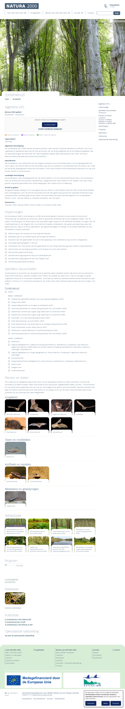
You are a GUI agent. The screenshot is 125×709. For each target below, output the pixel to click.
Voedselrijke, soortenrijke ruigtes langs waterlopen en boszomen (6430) (38, 312)
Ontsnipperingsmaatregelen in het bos (22, 243)
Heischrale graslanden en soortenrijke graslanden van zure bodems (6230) (39, 308)
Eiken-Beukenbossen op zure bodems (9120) (27, 321)
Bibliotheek (10, 663)
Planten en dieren (105, 115)
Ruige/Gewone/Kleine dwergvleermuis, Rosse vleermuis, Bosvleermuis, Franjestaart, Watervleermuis (48, 361)
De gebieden (35, 13)
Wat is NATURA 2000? (14, 652)
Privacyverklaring (27, 698)
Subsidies (59, 660)
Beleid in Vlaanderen (13, 655)
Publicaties (103, 136)
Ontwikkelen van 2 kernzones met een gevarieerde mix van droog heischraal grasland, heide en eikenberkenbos (50, 246)
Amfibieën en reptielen (105, 121)
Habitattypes (103, 126)
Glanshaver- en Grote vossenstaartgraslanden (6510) (30, 318)
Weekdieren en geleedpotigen (107, 123)
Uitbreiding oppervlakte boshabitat (21, 262)
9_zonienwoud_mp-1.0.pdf (15, 622)
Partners (59, 666)
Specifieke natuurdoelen (108, 110)
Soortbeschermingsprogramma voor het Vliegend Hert (28, 258)
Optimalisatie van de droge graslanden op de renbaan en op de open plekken (37, 249)
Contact (91, 13)
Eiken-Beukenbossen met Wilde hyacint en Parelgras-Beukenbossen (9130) (39, 324)
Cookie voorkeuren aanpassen (50, 129)
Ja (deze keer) (49, 125)
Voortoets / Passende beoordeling (68, 663)
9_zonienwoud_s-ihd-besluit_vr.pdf (18, 625)
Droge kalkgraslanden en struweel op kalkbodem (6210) (32, 305)
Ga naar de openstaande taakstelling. (20, 635)
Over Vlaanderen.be (39, 698)
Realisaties (103, 133)
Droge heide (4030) (18, 302)
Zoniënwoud (102, 113)
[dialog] (103, 698)
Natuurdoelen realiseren (65, 652)
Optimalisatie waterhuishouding (20, 252)
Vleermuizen (16, 364)
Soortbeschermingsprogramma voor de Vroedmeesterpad (29, 255)
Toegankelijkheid (59, 698)
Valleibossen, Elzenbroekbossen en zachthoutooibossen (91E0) (34, 330)
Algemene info (104, 104)
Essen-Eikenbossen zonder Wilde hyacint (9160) (29, 327)
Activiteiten (97, 655)
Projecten (102, 129)
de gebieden (16, 99)
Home (7, 99)
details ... (11, 292)
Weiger (105, 703)
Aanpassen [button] (90, 703)
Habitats (9, 658)
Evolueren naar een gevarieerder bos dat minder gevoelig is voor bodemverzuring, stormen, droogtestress (47, 240)
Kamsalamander (17, 358)
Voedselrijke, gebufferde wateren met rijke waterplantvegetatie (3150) (37, 299)
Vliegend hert (16, 367)
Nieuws (95, 652)
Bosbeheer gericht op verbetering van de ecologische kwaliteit (31, 237)
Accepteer (115, 703)
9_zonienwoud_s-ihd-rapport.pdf (18, 619)
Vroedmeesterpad (18, 370)
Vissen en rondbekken (105, 119)
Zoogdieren (102, 118)
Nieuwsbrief (97, 658)
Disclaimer (50, 698)
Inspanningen (104, 107)
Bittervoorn (15, 341)
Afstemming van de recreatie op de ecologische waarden (29, 233)
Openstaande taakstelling (108, 139)
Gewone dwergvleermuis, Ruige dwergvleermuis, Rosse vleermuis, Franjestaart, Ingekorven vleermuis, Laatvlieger (49, 353)
